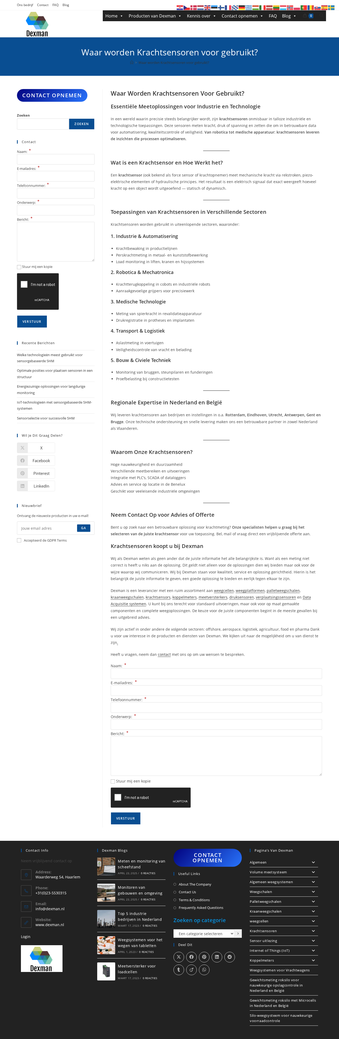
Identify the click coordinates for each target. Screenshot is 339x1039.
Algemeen (258, 862)
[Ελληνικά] (249, 7)
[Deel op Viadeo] (191, 970)
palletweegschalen (283, 590)
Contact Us (187, 892)
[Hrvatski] (180, 7)
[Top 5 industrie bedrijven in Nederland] (106, 919)
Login (25, 936)
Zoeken (23, 115)
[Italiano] (262, 7)
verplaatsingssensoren (276, 597)
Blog (66, 5)
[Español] (324, 7)
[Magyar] (255, 7)
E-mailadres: (124, 682)
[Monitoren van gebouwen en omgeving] (106, 893)
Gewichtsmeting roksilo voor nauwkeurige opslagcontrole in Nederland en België (276, 985)
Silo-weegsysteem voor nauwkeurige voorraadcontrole (281, 1018)
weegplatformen (250, 590)
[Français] (228, 7)
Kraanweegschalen (266, 911)
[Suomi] (221, 7)
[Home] (131, 62)
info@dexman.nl (50, 908)
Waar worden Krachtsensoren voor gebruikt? (174, 62)
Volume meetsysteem (268, 872)
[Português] (304, 7)
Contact (42, 5)
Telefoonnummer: (128, 699)
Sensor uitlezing (263, 940)
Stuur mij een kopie (133, 781)
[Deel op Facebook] (191, 957)
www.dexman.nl (49, 924)
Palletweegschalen (265, 901)
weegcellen (224, 590)
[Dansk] (193, 7)
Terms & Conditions (194, 899)
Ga (83, 528)
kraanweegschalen (127, 597)
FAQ (55, 5)
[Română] (310, 7)
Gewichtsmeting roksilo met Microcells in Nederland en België (283, 1003)
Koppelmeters (262, 960)
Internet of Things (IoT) (269, 950)
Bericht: (119, 733)
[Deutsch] (242, 7)
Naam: (118, 665)
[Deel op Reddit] (229, 957)
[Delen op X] (178, 957)
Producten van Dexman (152, 16)
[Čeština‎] (187, 7)
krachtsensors (158, 597)
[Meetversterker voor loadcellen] (106, 971)
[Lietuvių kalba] (276, 7)
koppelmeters (184, 597)
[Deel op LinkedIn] (217, 957)
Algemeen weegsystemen (271, 881)
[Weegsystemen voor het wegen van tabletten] (106, 945)
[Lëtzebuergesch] (283, 7)
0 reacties (148, 873)
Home (111, 16)
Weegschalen (261, 891)
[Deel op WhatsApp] (204, 970)
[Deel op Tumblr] (178, 970)
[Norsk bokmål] (290, 7)
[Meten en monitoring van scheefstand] (106, 866)
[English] (207, 7)
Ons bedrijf (25, 5)
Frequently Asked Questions (201, 907)
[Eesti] (214, 7)
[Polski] (297, 7)
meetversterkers (213, 597)
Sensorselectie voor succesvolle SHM (46, 418)
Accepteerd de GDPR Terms (45, 540)
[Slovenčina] (317, 7)
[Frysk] (235, 7)
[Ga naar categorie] (238, 933)
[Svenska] (331, 7)
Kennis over (199, 16)
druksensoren (241, 597)
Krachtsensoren (263, 931)
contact (164, 654)
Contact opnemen (240, 16)
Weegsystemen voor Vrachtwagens (280, 970)
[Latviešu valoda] (269, 7)
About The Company (195, 884)
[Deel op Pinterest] (204, 957)
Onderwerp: (123, 716)
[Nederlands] (200, 7)
